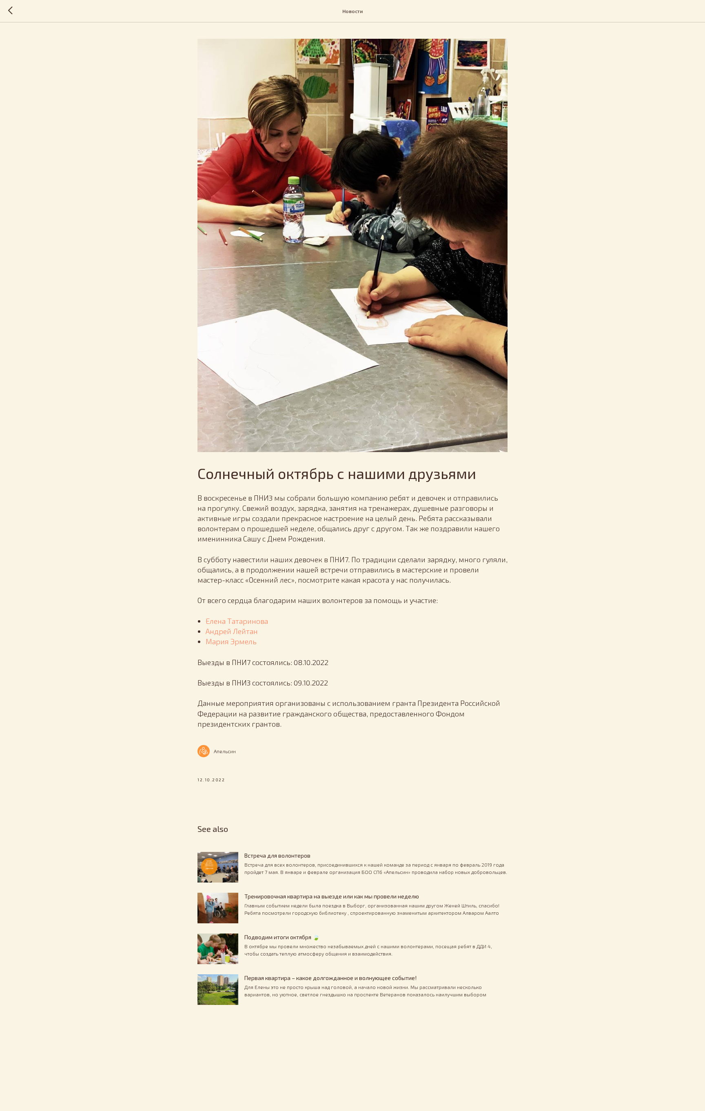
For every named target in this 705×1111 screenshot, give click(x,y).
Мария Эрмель (231, 641)
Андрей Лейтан (232, 631)
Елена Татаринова (237, 620)
